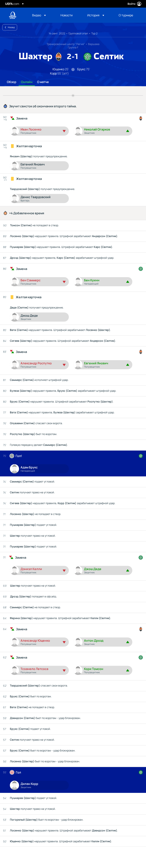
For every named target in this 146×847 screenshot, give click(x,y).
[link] (66, 15)
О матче (43, 82)
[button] (39, 15)
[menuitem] (41, 15)
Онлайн (27, 82)
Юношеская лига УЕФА (13, 15)
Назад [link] (11, 27)
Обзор (11, 82)
